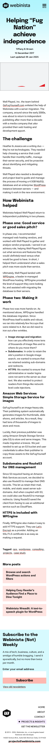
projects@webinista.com (24, 741)
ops (15, 549)
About (41, 711)
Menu (44, 7)
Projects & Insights (33, 721)
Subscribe (24, 680)
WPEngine (8, 276)
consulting (38, 549)
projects (7, 552)
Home (41, 707)
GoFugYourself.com (13, 105)
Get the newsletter (33, 726)
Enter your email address (18, 669)
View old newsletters (14, 686)
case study (20, 552)
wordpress (24, 549)
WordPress (40, 185)
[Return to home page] (16, 6)
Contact (39, 716)
